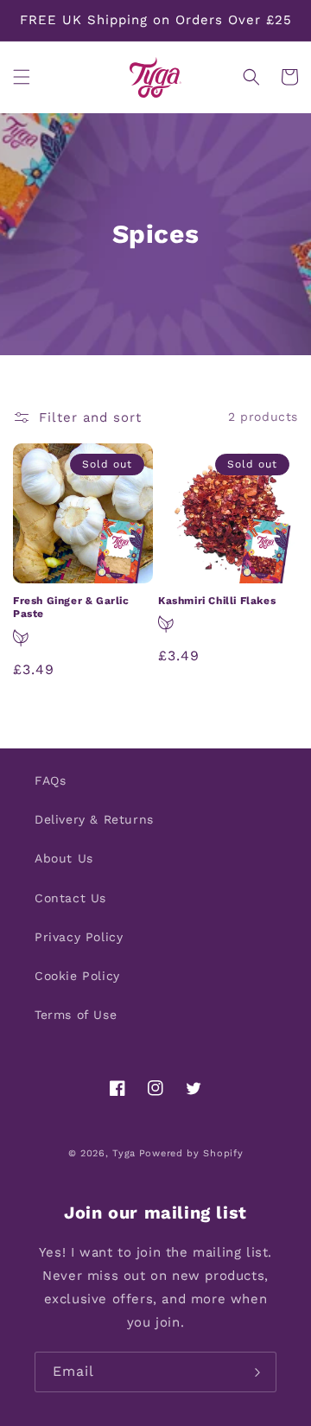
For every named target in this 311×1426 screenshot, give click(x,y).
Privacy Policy (79, 937)
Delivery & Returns (94, 819)
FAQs (50, 780)
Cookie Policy (77, 976)
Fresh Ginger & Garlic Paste (71, 608)
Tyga (124, 1153)
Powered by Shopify (191, 1153)
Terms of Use (76, 1015)
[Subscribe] (257, 1372)
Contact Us (70, 898)
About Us (64, 858)
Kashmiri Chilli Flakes (217, 601)
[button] (22, 77)
